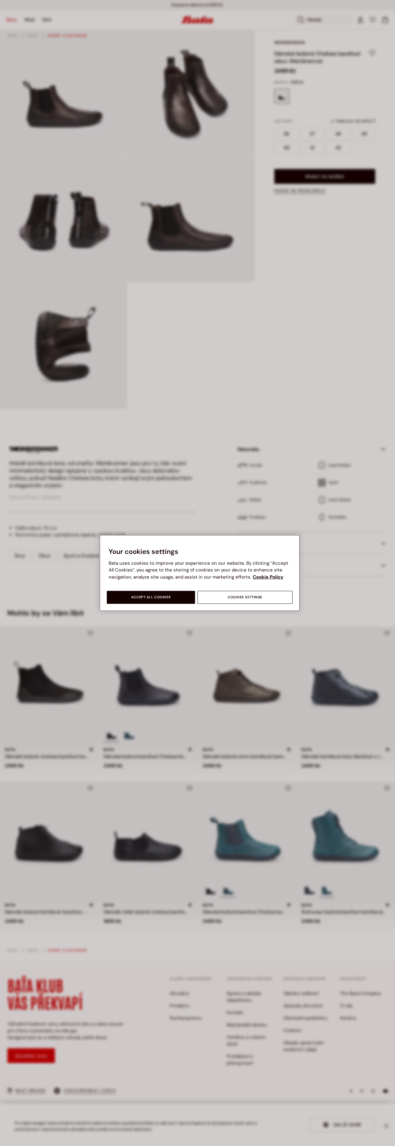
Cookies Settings (245, 597)
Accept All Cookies (151, 597)
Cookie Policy (268, 577)
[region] (199, 573)
